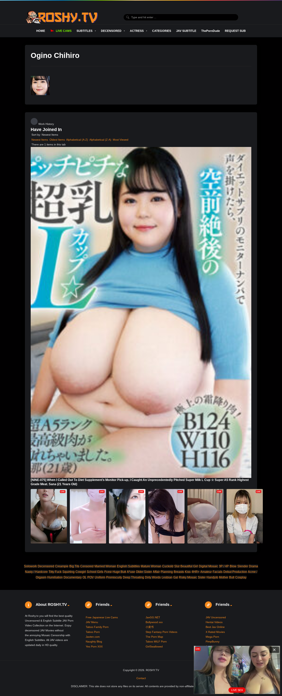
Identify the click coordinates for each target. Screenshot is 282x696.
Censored (87, 566)
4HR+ (195, 571)
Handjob (212, 577)
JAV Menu (92, 622)
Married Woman (105, 566)
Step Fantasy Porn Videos (161, 631)
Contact (141, 678)
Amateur (206, 571)
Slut (177, 566)
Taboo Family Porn (97, 626)
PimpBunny (212, 641)
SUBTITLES (84, 30)
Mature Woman (151, 566)
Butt (231, 577)
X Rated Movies (215, 631)
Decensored (46, 566)
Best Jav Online (215, 626)
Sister (202, 577)
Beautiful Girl (189, 566)
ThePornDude (210, 30)
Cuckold (167, 566)
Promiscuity (114, 577)
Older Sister (144, 571)
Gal (175, 577)
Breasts (179, 571)
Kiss (188, 571)
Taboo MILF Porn (156, 641)
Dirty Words (153, 577)
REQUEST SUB (235, 30)
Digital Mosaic (208, 566)
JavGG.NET (153, 617)
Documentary (72, 577)
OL (84, 577)
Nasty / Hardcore (36, 571)
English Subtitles (128, 566)
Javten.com (93, 636)
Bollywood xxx (154, 622)
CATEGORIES (161, 30)
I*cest (108, 571)
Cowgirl (80, 571)
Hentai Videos (214, 622)
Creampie (61, 566)
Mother (223, 577)
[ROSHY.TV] (62, 17)
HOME (40, 30)
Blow (233, 566)
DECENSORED (111, 30)
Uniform (100, 577)
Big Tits (74, 566)
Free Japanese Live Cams (102, 617)
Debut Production (235, 571)
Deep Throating (133, 577)
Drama (253, 566)
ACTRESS (137, 30)
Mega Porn (212, 636)
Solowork (30, 566)
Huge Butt (119, 571)
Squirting (68, 571)
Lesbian (167, 577)
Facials (218, 571)
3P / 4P (224, 566)
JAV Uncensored (216, 617)
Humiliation (55, 577)
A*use (131, 571)
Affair (156, 571)
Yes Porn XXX (94, 646)
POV (90, 577)
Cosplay (241, 577)
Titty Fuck (55, 571)
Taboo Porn (93, 631)
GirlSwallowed (154, 646)
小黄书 (150, 626)
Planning (167, 571)
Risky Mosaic (188, 577)
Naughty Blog (94, 641)
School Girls (95, 571)
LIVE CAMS (63, 30)
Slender (242, 566)
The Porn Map (154, 636)
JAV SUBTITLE (186, 30)
